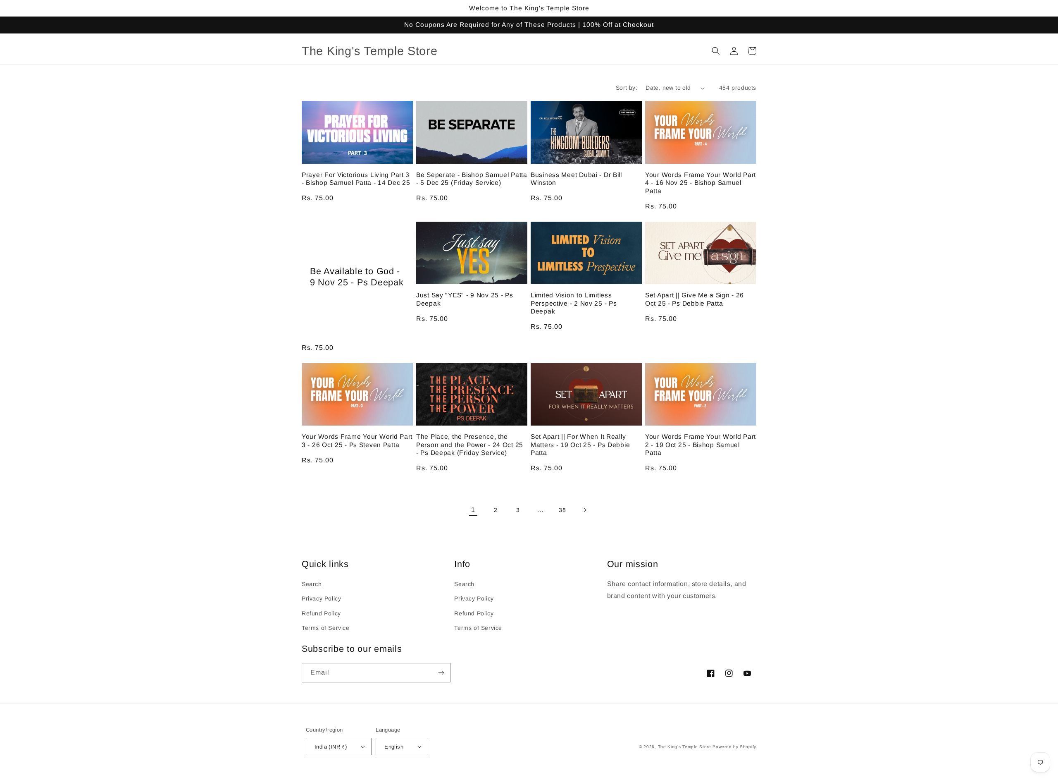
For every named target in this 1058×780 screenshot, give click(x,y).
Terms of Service (326, 627)
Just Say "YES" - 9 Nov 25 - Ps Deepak (464, 299)
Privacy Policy (321, 598)
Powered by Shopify (734, 746)
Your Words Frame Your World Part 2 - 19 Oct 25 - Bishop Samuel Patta (700, 444)
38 (562, 510)
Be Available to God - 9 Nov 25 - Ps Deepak (356, 276)
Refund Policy (321, 613)
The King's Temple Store (684, 746)
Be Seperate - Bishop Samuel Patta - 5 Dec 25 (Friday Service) (471, 178)
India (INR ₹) (331, 747)
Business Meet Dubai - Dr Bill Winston (576, 178)
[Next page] (585, 510)
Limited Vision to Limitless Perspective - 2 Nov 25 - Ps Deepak (574, 303)
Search (312, 584)
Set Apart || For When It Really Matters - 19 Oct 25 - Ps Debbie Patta (580, 444)
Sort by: (626, 87)
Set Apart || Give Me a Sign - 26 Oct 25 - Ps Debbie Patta (694, 299)
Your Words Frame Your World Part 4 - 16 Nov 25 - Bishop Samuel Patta (700, 182)
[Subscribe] (441, 672)
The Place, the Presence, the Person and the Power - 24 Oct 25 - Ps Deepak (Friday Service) (469, 444)
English (393, 747)
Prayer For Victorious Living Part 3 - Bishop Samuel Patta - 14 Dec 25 (356, 178)
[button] (716, 51)
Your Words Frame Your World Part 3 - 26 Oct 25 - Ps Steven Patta (357, 440)
